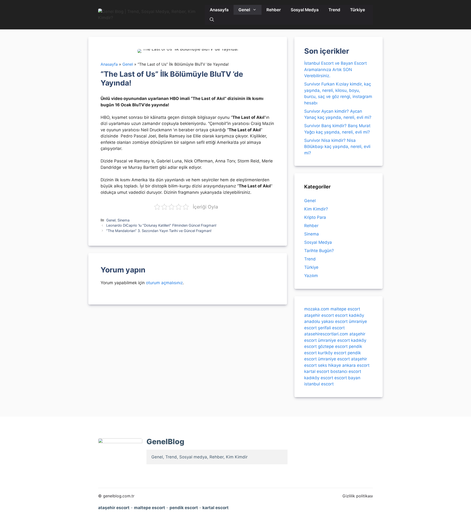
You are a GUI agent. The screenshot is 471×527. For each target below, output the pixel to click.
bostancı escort (345, 371)
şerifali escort (331, 327)
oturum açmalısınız (164, 282)
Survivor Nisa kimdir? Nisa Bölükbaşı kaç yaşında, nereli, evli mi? (337, 146)
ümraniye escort (334, 340)
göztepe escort (333, 346)
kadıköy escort (318, 377)
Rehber (273, 9)
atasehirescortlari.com (326, 333)
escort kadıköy (349, 315)
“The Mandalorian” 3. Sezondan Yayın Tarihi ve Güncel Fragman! (158, 231)
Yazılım (311, 275)
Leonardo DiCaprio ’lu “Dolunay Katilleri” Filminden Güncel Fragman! (161, 225)
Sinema (124, 220)
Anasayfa (219, 9)
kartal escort (316, 371)
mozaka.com (316, 308)
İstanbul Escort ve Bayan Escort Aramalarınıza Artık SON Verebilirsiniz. (335, 69)
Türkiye (357, 9)
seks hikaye (329, 365)
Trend (334, 9)
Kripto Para (315, 217)
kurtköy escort (332, 352)
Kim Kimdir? (316, 209)
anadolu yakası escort (326, 321)
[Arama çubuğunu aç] (212, 20)
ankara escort (355, 365)
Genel (244, 9)
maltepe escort (345, 308)
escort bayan (347, 377)
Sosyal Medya (305, 9)
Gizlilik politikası (357, 495)
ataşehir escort (319, 315)
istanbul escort (319, 383)
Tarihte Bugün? (319, 250)
